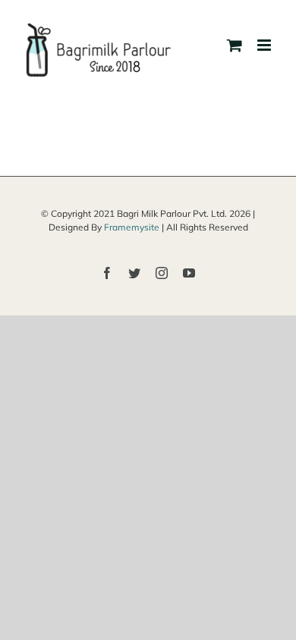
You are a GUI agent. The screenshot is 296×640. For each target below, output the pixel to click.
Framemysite (131, 227)
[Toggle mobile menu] (265, 45)
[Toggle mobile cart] (234, 45)
